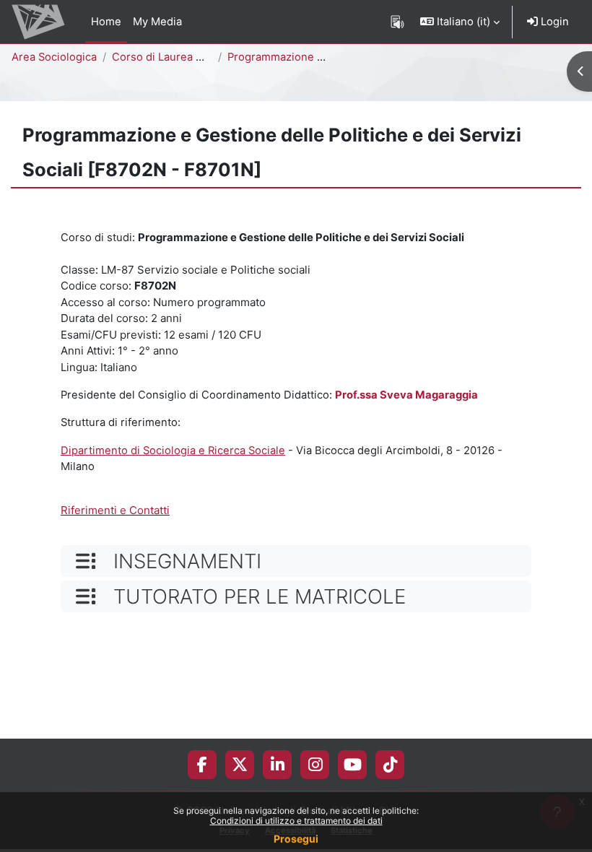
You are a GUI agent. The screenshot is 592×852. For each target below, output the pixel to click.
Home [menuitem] (106, 21)
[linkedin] (277, 765)
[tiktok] (390, 765)
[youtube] (353, 765)
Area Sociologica (54, 57)
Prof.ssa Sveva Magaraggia (406, 394)
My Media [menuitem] (157, 21)
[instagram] (315, 765)
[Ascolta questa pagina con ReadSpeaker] (397, 21)
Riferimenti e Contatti (115, 510)
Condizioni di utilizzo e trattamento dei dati (296, 820)
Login (553, 21)
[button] (460, 21)
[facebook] (202, 765)
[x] (240, 765)
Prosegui (296, 839)
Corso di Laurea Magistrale (180, 57)
